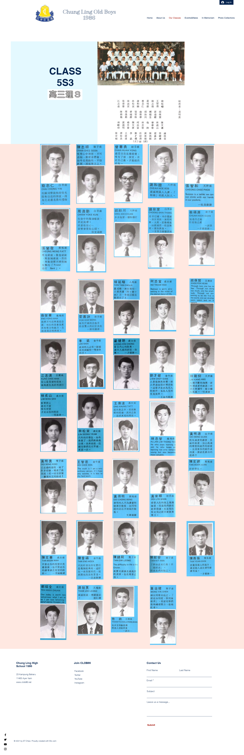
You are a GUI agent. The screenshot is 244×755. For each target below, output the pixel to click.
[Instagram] (5, 749)
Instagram (79, 682)
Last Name (184, 670)
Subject (151, 691)
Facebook (79, 671)
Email (149, 680)
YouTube (78, 678)
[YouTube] (5, 744)
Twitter (77, 675)
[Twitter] (5, 739)
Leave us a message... (158, 702)
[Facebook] (5, 735)
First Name (152, 670)
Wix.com (52, 741)
